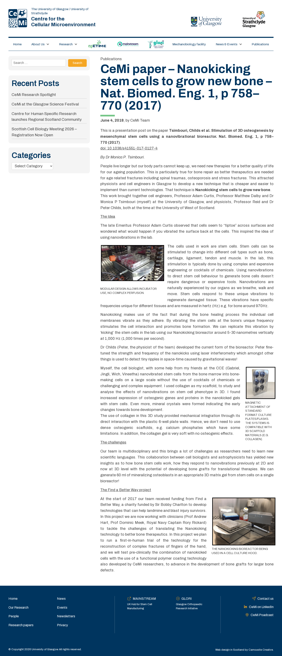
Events (62, 607)
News (61, 598)
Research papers (20, 625)
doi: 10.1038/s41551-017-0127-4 (129, 148)
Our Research (18, 607)
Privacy (62, 625)
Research (66, 44)
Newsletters (66, 616)
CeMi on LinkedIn (261, 607)
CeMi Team (140, 120)
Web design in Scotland (229, 649)
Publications (260, 44)
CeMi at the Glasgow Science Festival (45, 104)
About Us (38, 44)
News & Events (226, 44)
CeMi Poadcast (262, 615)
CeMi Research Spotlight (34, 94)
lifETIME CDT (97, 44)
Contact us (265, 598)
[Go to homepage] (17, 18)
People (13, 616)
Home (17, 44)
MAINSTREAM (128, 44)
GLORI (153, 44)
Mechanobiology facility (189, 44)
